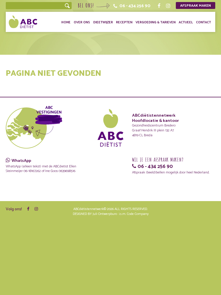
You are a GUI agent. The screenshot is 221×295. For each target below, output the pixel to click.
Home (66, 22)
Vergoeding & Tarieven (156, 22)
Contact (203, 22)
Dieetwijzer (103, 22)
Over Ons (82, 22)
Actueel (186, 22)
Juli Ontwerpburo (105, 214)
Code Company (137, 214)
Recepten (124, 22)
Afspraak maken (195, 6)
